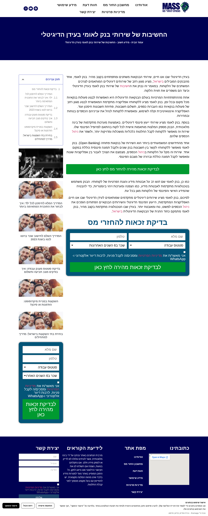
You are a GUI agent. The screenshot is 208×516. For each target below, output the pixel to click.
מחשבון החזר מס (116, 5)
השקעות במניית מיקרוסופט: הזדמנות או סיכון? (38, 129)
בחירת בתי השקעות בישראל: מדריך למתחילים (37, 137)
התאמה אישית (45, 505)
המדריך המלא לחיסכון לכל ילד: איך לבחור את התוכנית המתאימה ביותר (38, 98)
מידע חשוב (123, 42)
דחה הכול (27, 505)
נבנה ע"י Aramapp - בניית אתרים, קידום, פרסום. (187, 513)
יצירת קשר (87, 12)
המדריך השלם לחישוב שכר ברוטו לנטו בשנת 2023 (38, 108)
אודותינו (141, 5)
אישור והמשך (11, 505)
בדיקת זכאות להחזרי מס (44, 89)
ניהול (75, 131)
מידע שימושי (67, 5)
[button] (23, 79)
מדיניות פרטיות (113, 12)
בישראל (158, 81)
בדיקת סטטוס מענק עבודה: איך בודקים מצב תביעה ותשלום (38, 118)
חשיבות (125, 86)
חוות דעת (90, 5)
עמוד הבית (137, 42)
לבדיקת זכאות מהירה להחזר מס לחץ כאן (127, 169)
